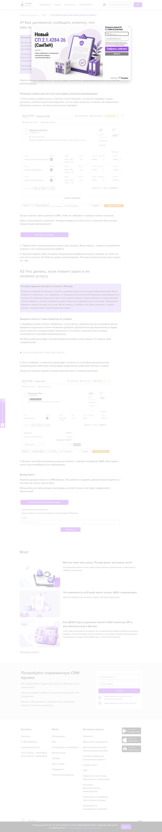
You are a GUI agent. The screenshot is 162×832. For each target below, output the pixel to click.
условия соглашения (120, 44)
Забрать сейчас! (117, 48)
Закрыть (116, 54)
